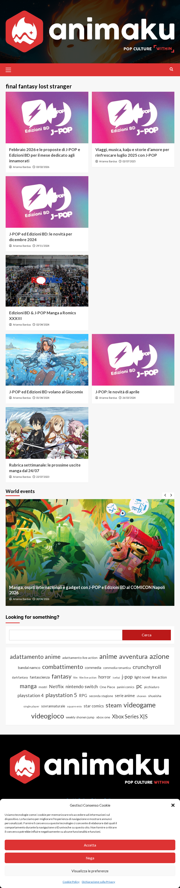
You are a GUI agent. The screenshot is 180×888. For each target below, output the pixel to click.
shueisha (154, 696)
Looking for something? (32, 617)
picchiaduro (151, 687)
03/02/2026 (42, 166)
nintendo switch (82, 686)
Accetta (90, 845)
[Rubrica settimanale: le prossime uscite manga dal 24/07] (47, 433)
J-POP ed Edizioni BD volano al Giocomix (46, 391)
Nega (90, 858)
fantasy (61, 676)
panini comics (125, 687)
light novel (142, 677)
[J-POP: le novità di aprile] (133, 360)
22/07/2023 (42, 476)
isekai (116, 677)
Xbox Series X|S (130, 716)
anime (108, 656)
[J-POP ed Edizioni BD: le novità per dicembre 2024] (47, 202)
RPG (83, 695)
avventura (133, 656)
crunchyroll (147, 666)
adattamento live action (80, 658)
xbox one (103, 717)
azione (159, 656)
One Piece (107, 687)
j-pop (127, 676)
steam (114, 705)
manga (28, 686)
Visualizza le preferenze (90, 871)
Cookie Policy (71, 882)
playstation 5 (61, 695)
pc (139, 685)
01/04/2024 (42, 397)
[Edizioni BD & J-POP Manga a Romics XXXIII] (47, 281)
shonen (141, 696)
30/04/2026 (42, 598)
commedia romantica (117, 668)
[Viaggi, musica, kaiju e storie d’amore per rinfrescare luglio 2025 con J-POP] (133, 117)
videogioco (47, 716)
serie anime (125, 695)
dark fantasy (20, 677)
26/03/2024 (128, 397)
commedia (93, 667)
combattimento (62, 666)
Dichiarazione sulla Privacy (98, 882)
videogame (140, 705)
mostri (43, 687)
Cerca (146, 635)
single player (31, 706)
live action (159, 677)
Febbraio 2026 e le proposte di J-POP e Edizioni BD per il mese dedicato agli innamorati (44, 155)
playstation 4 (31, 695)
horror (104, 676)
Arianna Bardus (22, 167)
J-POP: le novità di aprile (117, 391)
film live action (88, 677)
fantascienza (40, 677)
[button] (173, 805)
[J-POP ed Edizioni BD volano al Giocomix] (47, 360)
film (75, 677)
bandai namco (29, 667)
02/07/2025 (128, 161)
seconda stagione (101, 696)
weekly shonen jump (80, 717)
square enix (74, 706)
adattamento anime (35, 656)
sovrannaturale (53, 706)
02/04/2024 (42, 324)
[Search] (171, 69)
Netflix (56, 686)
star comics (94, 705)
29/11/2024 (42, 245)
